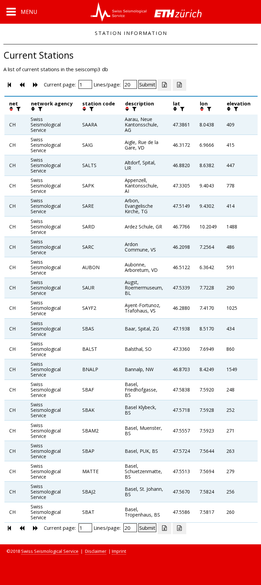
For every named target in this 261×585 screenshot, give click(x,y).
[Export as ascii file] (179, 85)
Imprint (119, 551)
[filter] (18, 108)
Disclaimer (95, 551)
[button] (21, 12)
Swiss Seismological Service (50, 551)
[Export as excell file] (164, 85)
